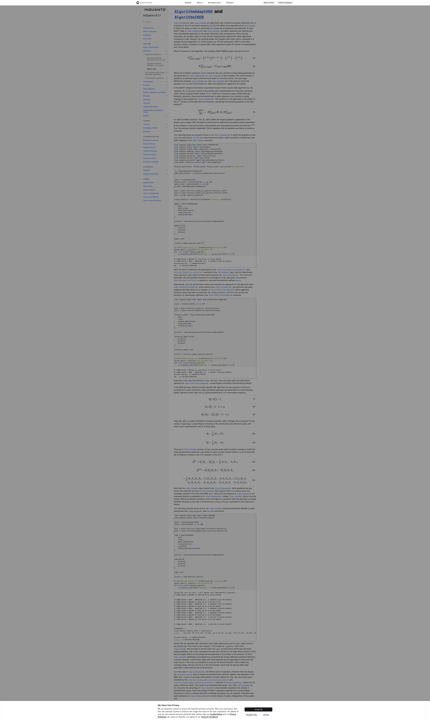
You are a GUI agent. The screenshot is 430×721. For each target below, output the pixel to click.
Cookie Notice (216, 714)
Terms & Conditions (209, 717)
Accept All (258, 709)
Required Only (251, 715)
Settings (266, 715)
